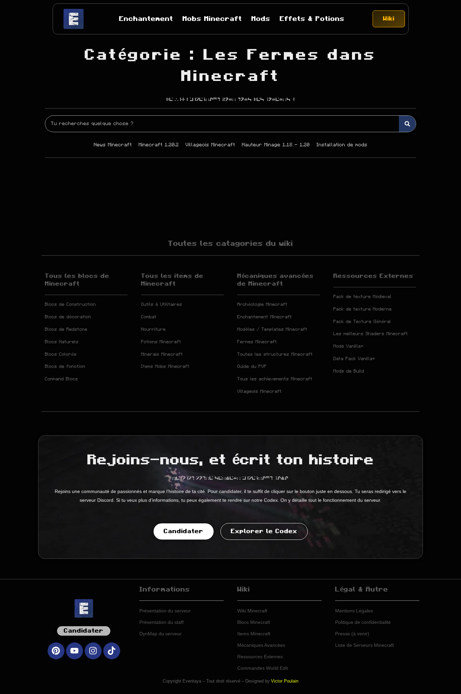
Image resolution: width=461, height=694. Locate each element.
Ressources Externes (373, 276)
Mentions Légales (354, 610)
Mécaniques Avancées (261, 645)
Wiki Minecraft (252, 610)
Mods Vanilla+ (348, 346)
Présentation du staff (161, 622)
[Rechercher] (407, 124)
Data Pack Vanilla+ (354, 358)
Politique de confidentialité (363, 622)
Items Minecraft (253, 633)
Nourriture (153, 329)
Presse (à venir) (352, 633)
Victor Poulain (284, 681)
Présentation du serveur (165, 610)
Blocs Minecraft (253, 622)
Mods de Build (348, 371)
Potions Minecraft (161, 342)
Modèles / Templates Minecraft (272, 329)
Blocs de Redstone (66, 329)
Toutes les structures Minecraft (275, 354)
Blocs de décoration (68, 317)
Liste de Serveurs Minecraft (364, 645)
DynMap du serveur (160, 633)
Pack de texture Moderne (362, 309)
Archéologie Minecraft (262, 304)
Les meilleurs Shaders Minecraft (370, 333)
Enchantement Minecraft (264, 317)
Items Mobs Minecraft (165, 366)
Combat (149, 317)
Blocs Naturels (62, 342)
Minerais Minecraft (162, 354)
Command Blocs (61, 379)
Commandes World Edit (262, 668)
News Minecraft (113, 144)
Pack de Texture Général (362, 321)
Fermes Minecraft (257, 342)
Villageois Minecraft (259, 391)
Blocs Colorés (61, 354)
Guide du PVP (252, 366)
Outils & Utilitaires (161, 304)
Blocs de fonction (65, 366)
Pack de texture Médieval (362, 296)
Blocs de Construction (70, 304)
